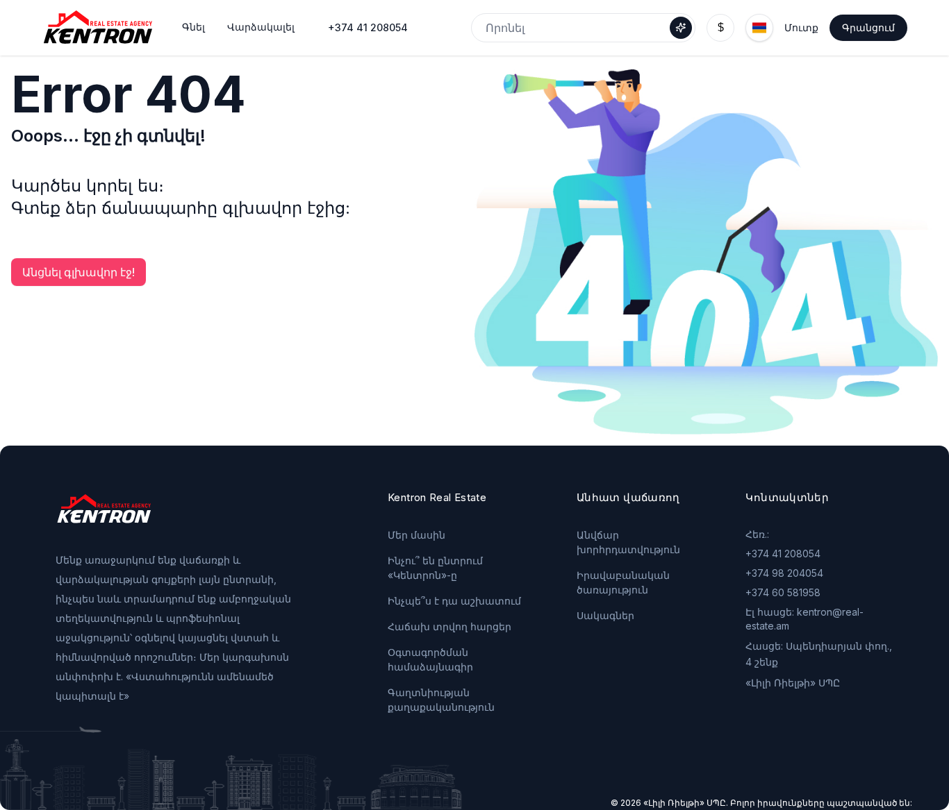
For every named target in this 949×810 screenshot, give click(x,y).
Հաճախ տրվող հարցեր (449, 626)
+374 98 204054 (784, 573)
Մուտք (801, 27)
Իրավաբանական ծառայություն (623, 582)
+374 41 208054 (368, 27)
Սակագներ (605, 615)
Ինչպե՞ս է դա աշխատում (454, 601)
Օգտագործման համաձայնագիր (430, 659)
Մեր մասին (416, 535)
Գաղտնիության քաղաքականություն (441, 699)
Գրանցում (868, 27)
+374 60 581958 (782, 592)
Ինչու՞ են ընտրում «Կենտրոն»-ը (435, 568)
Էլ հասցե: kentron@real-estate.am (804, 619)
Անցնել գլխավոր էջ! (78, 272)
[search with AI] (681, 28)
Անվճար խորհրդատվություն (628, 542)
